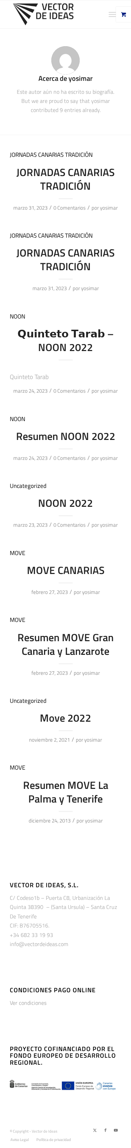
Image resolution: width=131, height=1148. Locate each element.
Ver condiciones (28, 1003)
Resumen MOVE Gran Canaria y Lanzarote (65, 644)
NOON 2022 (65, 503)
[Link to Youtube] (116, 1130)
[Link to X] (95, 1130)
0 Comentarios (69, 208)
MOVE (17, 552)
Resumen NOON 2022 (65, 436)
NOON (17, 316)
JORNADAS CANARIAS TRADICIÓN (51, 154)
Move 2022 (65, 718)
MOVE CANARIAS (65, 570)
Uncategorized (28, 485)
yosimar (109, 208)
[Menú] (112, 14)
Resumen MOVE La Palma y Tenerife (65, 792)
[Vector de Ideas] (54, 14)
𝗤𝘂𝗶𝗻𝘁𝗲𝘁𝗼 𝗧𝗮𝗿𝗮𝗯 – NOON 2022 (65, 340)
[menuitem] (115, 14)
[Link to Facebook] (105, 1130)
